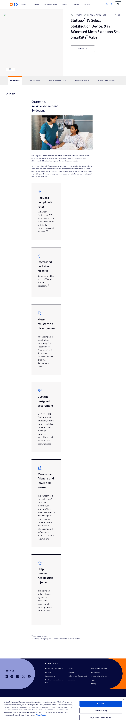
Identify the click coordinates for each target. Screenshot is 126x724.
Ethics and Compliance (99, 676)
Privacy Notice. (41, 715)
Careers (48, 672)
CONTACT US (83, 49)
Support (93, 680)
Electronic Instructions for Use (54, 681)
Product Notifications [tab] (107, 81)
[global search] (118, 4)
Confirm (100, 704)
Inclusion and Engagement (77, 676)
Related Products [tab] (82, 81)
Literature (71, 680)
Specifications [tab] (34, 81)
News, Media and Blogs (99, 668)
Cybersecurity (50, 676)
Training (93, 684)
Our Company (95, 672)
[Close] (123, 699)
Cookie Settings (101, 710)
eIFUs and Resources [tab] (57, 81)
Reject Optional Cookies (100, 717)
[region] (63, 710)
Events (70, 668)
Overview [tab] (15, 81)
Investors (71, 672)
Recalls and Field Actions (54, 668)
